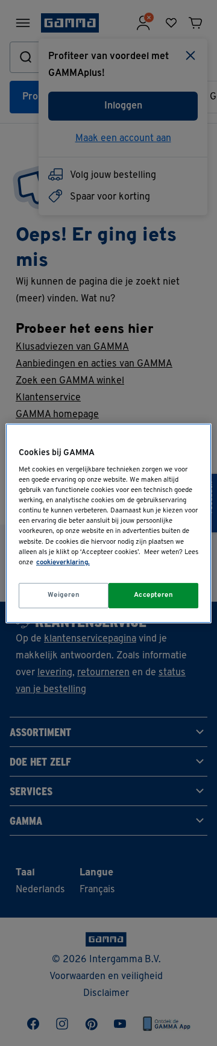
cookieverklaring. (63, 562)
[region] (108, 523)
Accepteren (154, 595)
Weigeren (64, 595)
